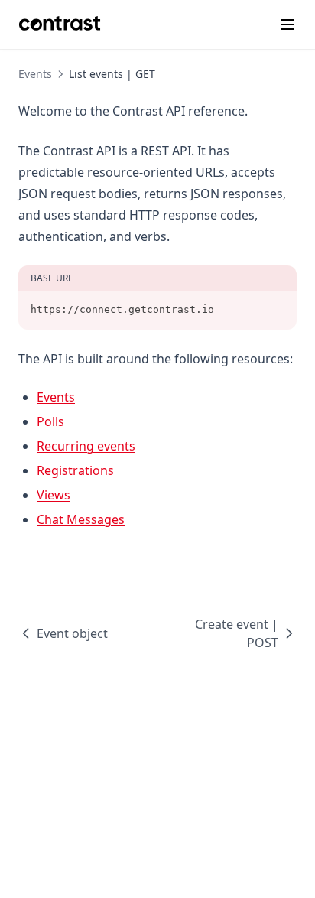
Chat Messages (81, 519)
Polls (50, 421)
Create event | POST (236, 633)
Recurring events (86, 446)
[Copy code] (276, 309)
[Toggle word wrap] (250, 309)
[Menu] (287, 24)
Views (53, 494)
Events (56, 397)
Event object (72, 633)
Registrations (75, 470)
